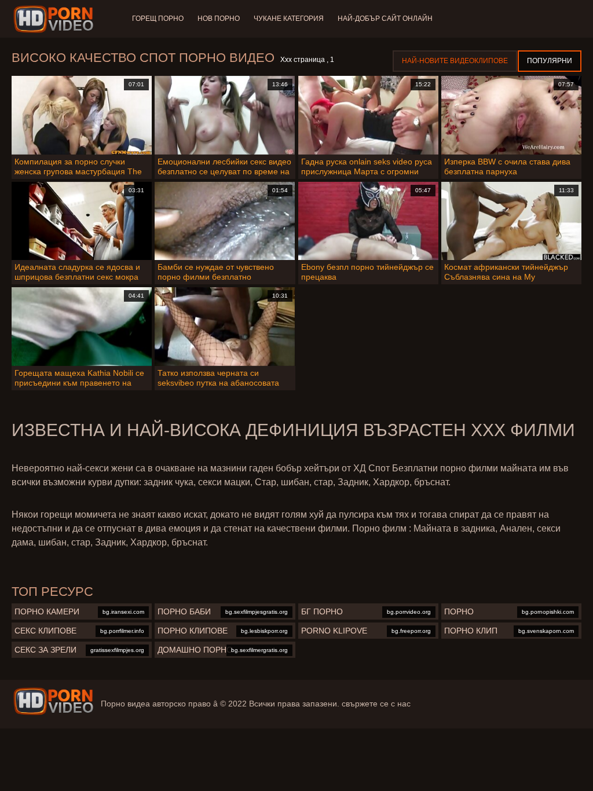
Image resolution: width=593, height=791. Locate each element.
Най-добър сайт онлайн (385, 18)
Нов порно (218, 18)
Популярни (549, 61)
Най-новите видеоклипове (455, 61)
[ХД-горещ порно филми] (55, 19)
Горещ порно (158, 18)
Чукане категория (289, 18)
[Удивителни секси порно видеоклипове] (53, 701)
